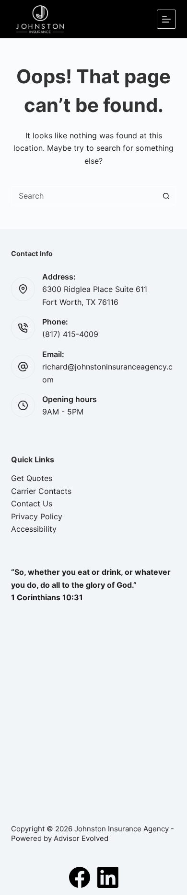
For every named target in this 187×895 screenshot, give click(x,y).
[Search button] (166, 196)
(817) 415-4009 (70, 334)
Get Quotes (31, 478)
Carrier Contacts (41, 491)
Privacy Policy (36, 516)
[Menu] (166, 19)
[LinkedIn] (107, 877)
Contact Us (31, 503)
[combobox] (84, 195)
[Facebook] (79, 877)
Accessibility (34, 529)
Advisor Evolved (81, 838)
